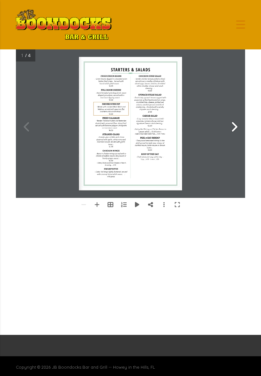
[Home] (63, 24)
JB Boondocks (66, 367)
